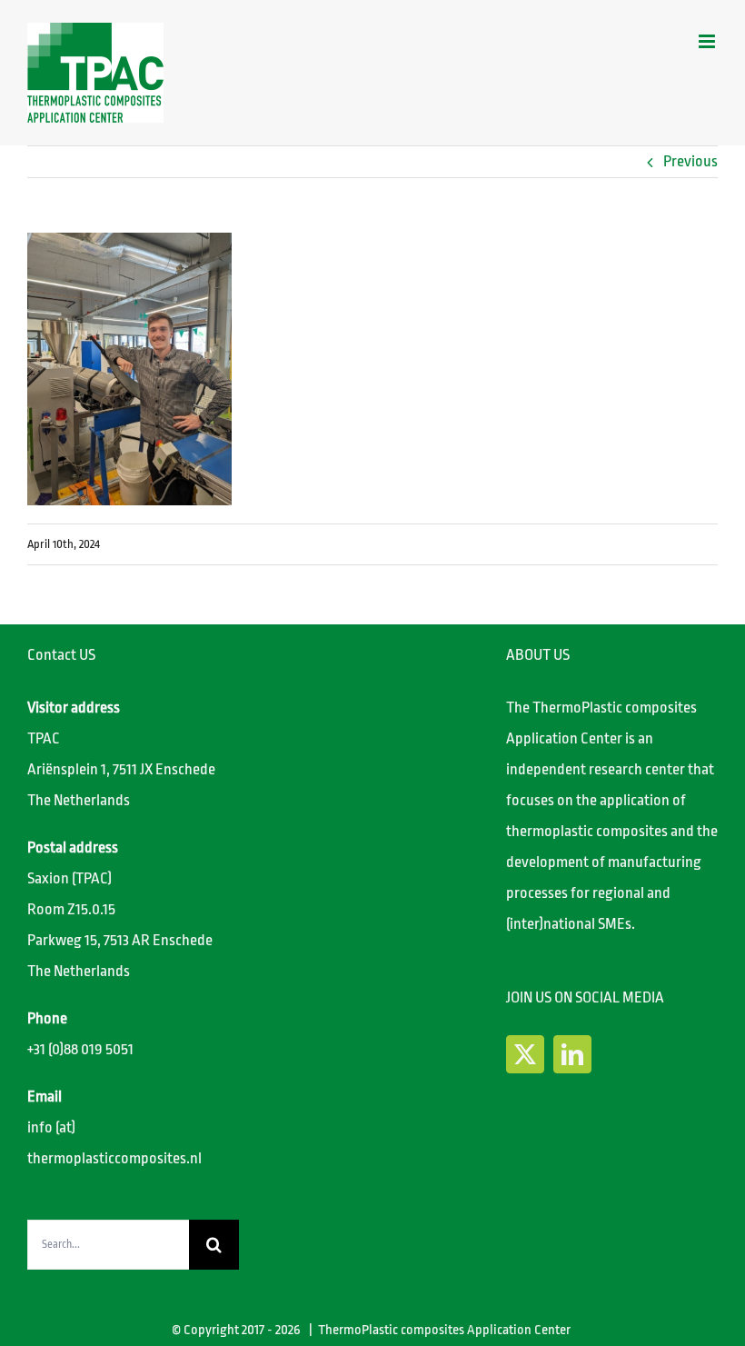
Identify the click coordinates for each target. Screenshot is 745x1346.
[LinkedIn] (572, 1054)
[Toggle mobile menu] (708, 41)
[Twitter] (525, 1054)
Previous (690, 161)
